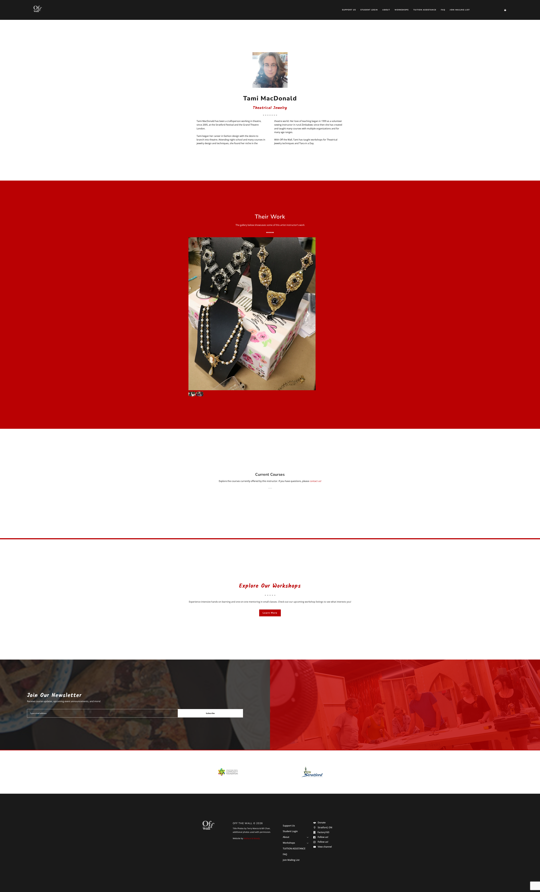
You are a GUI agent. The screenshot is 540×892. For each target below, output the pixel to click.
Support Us (349, 10)
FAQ (443, 10)
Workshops (402, 10)
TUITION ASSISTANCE (424, 10)
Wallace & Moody (252, 838)
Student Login (369, 10)
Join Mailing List (460, 10)
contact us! (315, 481)
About (386, 10)
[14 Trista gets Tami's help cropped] (199, 394)
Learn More (270, 612)
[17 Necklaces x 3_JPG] (191, 394)
